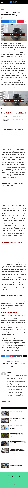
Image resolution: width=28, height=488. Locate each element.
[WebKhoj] (14, 2)
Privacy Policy (13, 480)
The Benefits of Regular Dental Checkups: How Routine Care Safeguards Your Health (18, 427)
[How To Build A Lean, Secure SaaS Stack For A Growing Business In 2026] (5, 465)
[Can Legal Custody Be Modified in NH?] (5, 420)
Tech (5, 5)
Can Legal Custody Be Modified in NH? (17, 418)
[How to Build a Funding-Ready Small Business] (5, 413)
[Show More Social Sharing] (25, 21)
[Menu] (2, 2)
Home (2, 5)
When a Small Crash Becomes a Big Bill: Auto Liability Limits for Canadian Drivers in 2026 (18, 443)
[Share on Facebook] (5, 21)
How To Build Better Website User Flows (18, 457)
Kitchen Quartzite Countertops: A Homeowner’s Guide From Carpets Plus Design (17, 450)
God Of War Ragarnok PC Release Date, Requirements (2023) (7, 365)
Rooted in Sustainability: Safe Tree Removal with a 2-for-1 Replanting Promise (17, 435)
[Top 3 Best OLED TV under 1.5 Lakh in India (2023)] (14, 32)
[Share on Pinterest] (20, 21)
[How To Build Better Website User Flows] (5, 458)
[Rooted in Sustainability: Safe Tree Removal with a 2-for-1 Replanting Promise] (5, 435)
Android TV (4, 235)
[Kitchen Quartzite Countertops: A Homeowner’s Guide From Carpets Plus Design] (5, 450)
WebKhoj (6, 17)
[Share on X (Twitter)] (12, 21)
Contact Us (19, 480)
